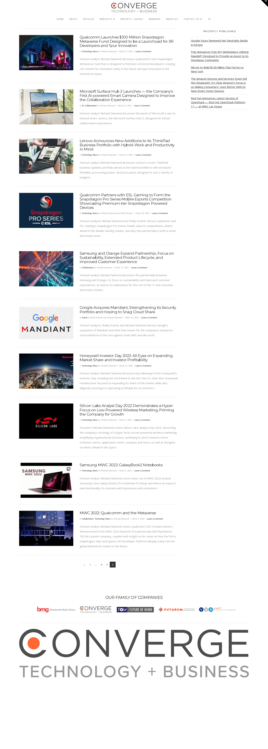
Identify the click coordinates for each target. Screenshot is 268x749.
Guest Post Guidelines (38, 699)
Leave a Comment (143, 52)
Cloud (84, 318)
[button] (264, 3)
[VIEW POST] (46, 52)
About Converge (34, 680)
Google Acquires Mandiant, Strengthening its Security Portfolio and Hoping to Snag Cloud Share (128, 309)
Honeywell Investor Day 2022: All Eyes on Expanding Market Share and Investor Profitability (126, 357)
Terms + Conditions (36, 690)
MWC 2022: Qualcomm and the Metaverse (118, 513)
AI (83, 106)
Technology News (90, 52)
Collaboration (90, 106)
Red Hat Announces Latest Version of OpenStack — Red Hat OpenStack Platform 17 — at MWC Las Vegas (218, 102)
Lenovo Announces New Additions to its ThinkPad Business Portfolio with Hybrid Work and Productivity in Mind (127, 144)
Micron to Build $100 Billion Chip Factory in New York (217, 69)
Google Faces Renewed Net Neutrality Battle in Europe (219, 43)
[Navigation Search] (209, 18)
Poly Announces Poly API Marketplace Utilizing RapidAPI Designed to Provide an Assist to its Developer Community (220, 56)
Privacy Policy (32, 694)
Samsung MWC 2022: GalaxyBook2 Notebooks (121, 465)
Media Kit (30, 685)
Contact (28, 704)
